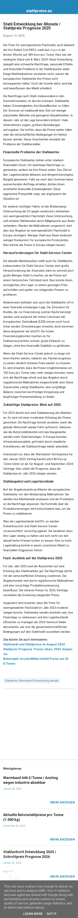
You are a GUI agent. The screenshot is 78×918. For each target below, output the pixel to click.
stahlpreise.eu (39, 10)
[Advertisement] (39, 725)
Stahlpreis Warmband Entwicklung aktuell (31, 680)
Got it (52, 914)
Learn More (33, 914)
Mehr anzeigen (62, 802)
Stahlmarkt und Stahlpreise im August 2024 (34, 644)
